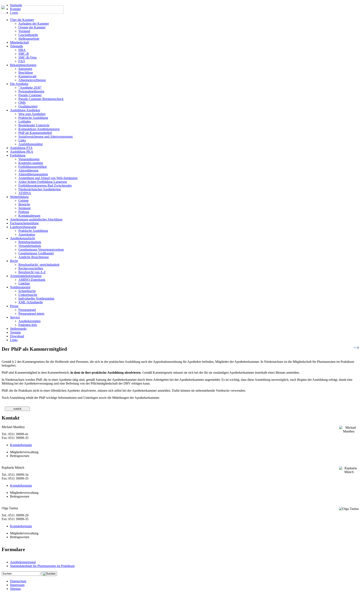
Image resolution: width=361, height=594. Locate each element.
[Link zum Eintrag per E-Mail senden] (355, 347)
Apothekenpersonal (23, 562)
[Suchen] (49, 573)
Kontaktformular (21, 445)
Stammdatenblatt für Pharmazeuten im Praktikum (42, 566)
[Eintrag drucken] (358, 347)
